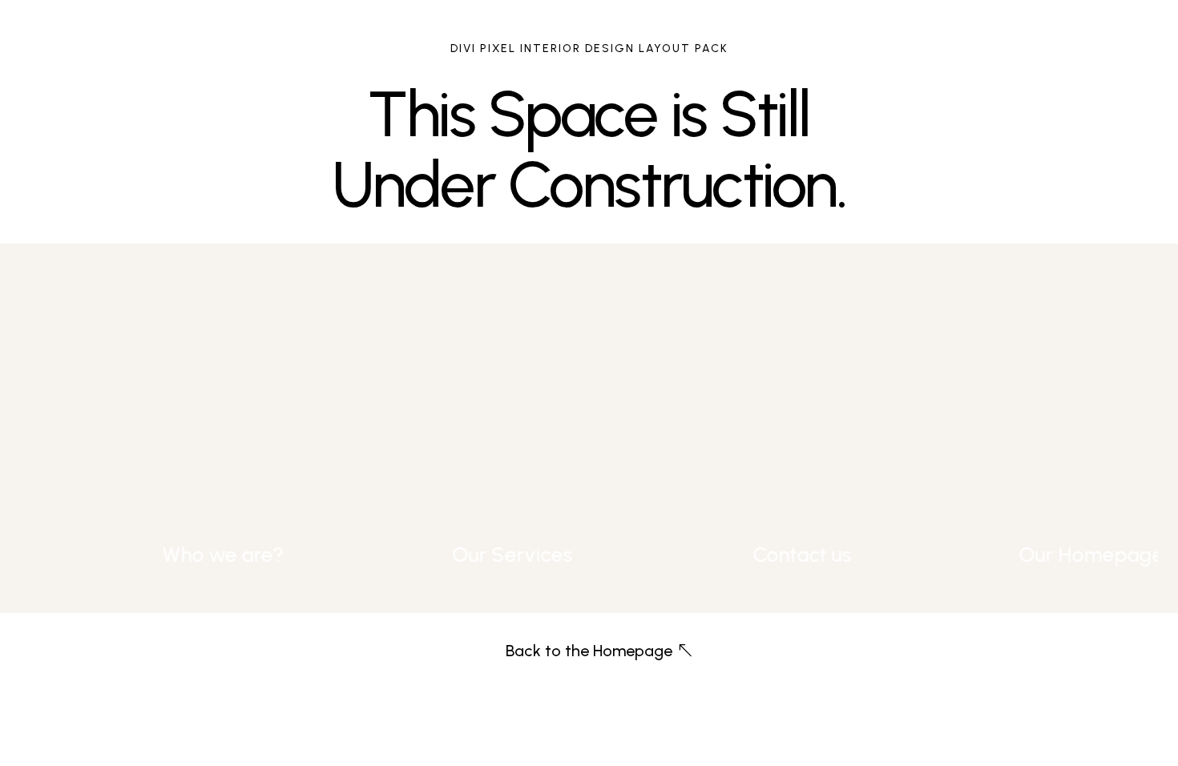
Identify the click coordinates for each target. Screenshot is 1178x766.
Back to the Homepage (589, 650)
